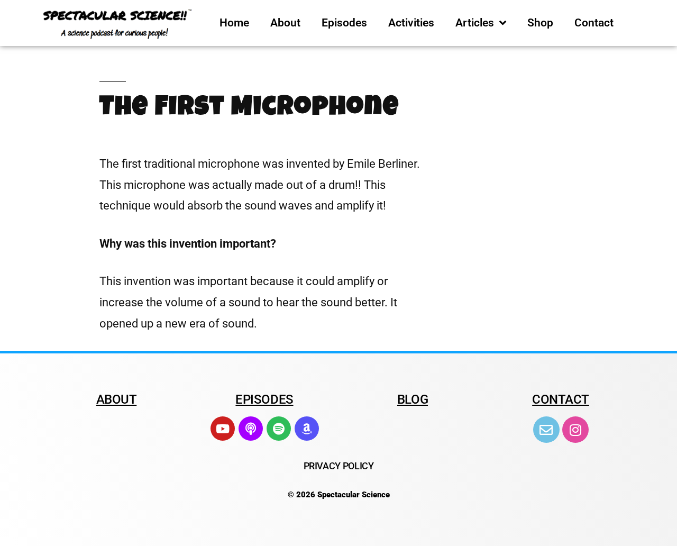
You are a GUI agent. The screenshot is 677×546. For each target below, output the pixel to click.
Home (234, 22)
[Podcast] (251, 428)
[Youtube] (223, 428)
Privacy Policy (339, 465)
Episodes (344, 22)
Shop (540, 22)
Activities (411, 22)
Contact (594, 22)
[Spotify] (279, 428)
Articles (474, 22)
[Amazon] (307, 428)
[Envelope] (546, 429)
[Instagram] (575, 429)
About (285, 22)
